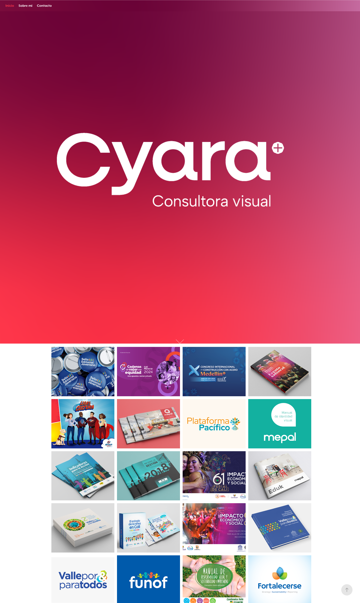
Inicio (9, 6)
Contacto (44, 6)
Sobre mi (25, 6)
